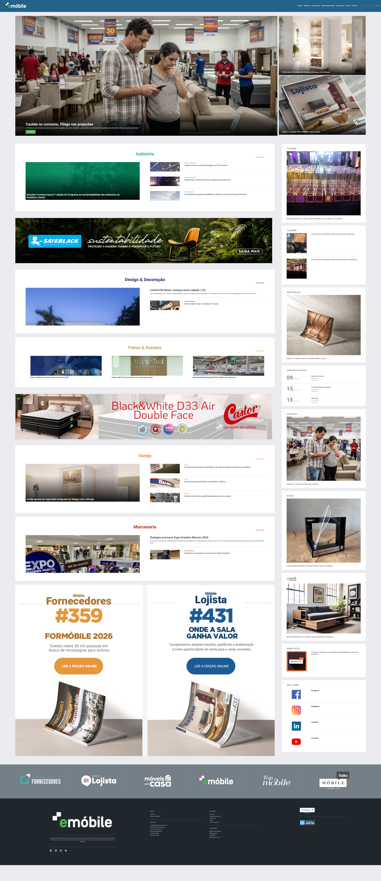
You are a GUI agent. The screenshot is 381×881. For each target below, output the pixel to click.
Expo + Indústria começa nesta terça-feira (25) (49, 377)
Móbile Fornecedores (215, 831)
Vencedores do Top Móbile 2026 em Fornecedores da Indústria (334, 260)
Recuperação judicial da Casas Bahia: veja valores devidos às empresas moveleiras (217, 467)
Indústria (145, 154)
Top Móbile (212, 835)
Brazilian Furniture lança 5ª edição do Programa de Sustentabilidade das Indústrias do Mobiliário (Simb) (73, 196)
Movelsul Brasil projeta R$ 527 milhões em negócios (214, 377)
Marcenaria (145, 527)
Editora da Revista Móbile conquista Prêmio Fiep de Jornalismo (310, 566)
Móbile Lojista (213, 833)
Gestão (186, 493)
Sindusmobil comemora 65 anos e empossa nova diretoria (207, 180)
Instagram (315, 706)
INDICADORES (340, 5)
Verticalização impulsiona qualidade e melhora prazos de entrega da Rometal (215, 194)
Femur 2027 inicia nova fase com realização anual (132, 377)
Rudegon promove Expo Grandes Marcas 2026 (179, 537)
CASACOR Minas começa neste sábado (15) (177, 290)
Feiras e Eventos (189, 301)
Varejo (144, 455)
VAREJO (300, 5)
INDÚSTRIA (307, 5)
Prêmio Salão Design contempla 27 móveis (201, 304)
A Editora (152, 814)
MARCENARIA (316, 5)
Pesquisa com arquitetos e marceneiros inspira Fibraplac (207, 553)
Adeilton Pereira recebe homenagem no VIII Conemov (206, 165)
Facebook (315, 691)
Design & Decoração (145, 279)
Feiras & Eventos (145, 347)
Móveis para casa (214, 837)
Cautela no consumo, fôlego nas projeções (302, 484)
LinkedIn (314, 722)
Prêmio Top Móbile (155, 816)
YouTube (314, 738)
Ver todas (261, 157)
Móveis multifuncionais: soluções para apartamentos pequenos (310, 637)
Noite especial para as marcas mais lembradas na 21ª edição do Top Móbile (314, 219)
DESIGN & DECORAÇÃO (328, 5)
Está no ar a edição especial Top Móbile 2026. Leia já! (306, 358)
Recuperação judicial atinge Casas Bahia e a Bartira (205, 482)
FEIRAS (348, 5)
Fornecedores (189, 192)
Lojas (186, 464)
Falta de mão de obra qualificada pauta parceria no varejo (207, 496)
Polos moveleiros (190, 163)
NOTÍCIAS (354, 5)
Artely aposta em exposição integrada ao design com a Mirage (60, 499)
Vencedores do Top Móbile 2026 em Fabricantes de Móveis (332, 234)
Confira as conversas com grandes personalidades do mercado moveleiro (334, 653)
